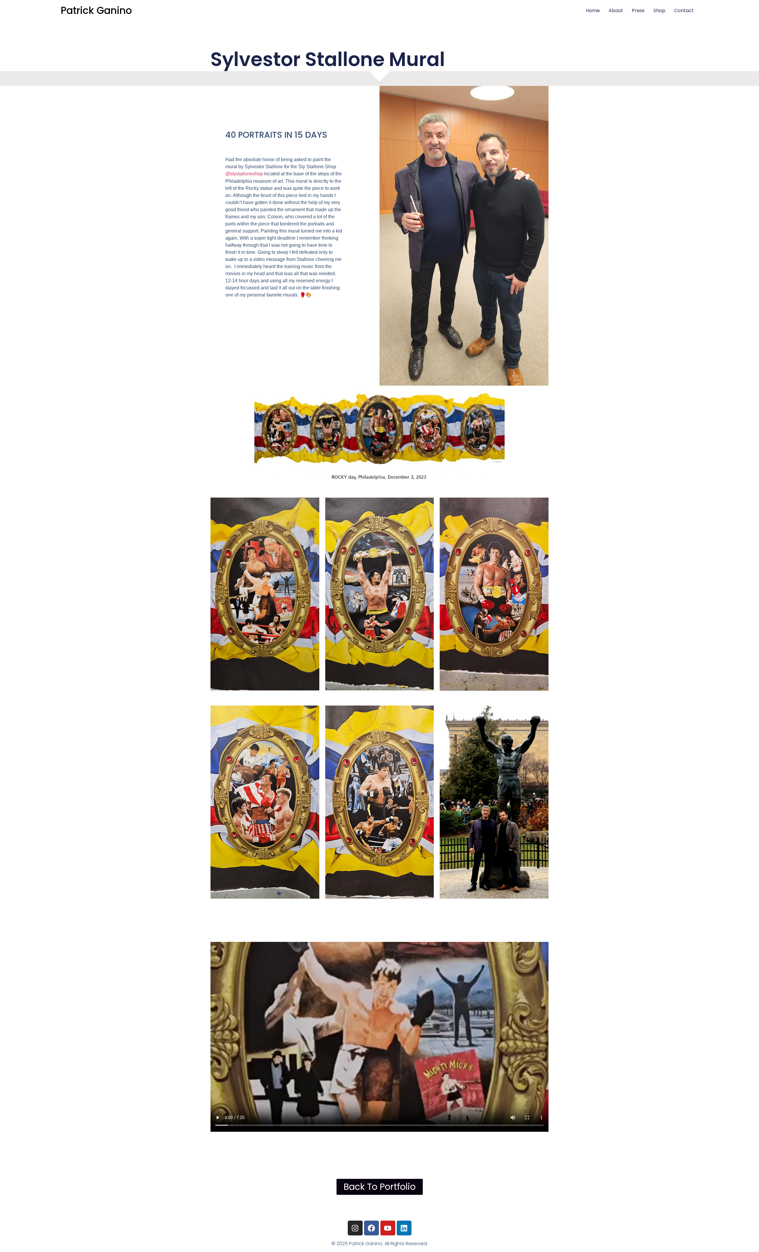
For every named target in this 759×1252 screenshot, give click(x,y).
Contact (684, 10)
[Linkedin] (404, 1228)
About (616, 10)
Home (593, 10)
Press (638, 10)
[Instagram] (355, 1228)
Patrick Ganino (96, 10)
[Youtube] (387, 1228)
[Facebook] (371, 1228)
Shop (659, 10)
